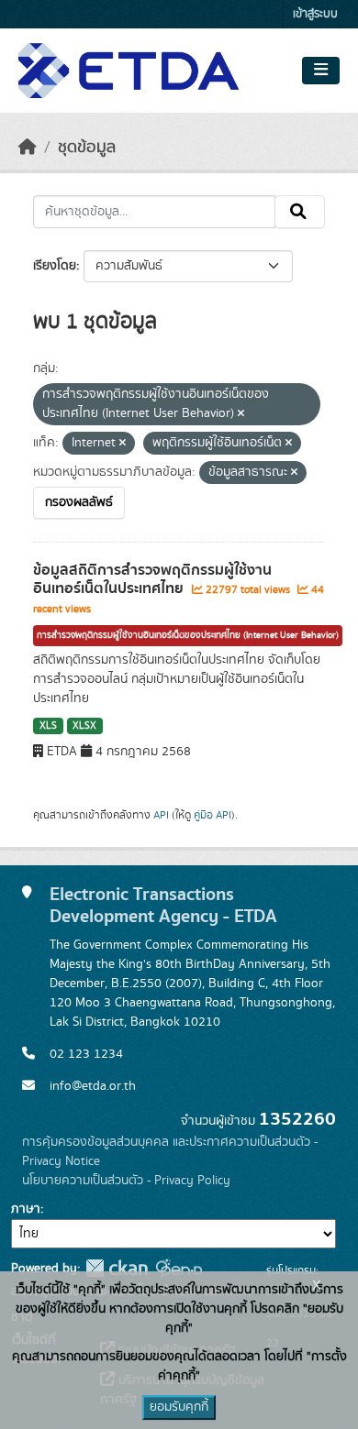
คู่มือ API (212, 815)
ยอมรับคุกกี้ (179, 1407)
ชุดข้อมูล (87, 147)
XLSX (84, 726)
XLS (48, 726)
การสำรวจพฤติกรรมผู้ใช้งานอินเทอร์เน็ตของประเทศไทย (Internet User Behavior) (188, 635)
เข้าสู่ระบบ (315, 14)
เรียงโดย (54, 266)
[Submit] (299, 211)
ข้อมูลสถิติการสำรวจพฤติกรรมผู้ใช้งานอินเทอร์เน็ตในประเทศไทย (152, 579)
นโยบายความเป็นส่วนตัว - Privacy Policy (126, 1180)
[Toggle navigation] (321, 70)
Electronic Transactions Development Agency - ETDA (163, 905)
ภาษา (25, 1209)
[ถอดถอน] (241, 414)
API (161, 815)
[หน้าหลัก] (27, 147)
